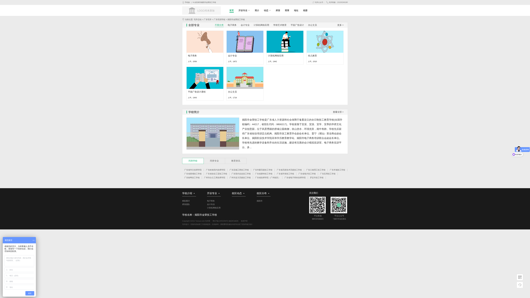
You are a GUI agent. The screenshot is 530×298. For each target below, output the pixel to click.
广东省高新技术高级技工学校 (289, 170)
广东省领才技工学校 (307, 174)
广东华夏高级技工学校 (262, 170)
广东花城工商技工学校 (239, 170)
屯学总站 (198, 19)
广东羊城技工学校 (337, 170)
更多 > (340, 25)
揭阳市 (260, 201)
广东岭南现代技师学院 (215, 170)
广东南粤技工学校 (192, 177)
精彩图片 (186, 201)
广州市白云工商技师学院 (214, 177)
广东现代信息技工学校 (241, 174)
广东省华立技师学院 (193, 170)
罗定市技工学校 (317, 177)
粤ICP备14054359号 (220, 221)
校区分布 (263, 193)
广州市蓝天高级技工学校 (240, 177)
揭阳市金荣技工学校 (208, 2)
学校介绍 (188, 193)
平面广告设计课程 (197, 92)
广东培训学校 (219, 19)
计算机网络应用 (275, 55)
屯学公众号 (319, 2)
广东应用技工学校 (328, 174)
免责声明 (244, 221)
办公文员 (232, 92)
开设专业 (213, 193)
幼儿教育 (312, 55)
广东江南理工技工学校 (315, 170)
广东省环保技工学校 (285, 174)
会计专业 (232, 55)
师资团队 (186, 204)
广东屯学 (207, 19)
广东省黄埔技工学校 (193, 174)
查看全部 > (338, 112)
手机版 (187, 2)
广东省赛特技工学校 (263, 174)
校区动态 (238, 193)
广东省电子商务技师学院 (295, 177)
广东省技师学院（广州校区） (267, 177)
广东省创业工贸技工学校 (216, 174)
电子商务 (192, 55)
